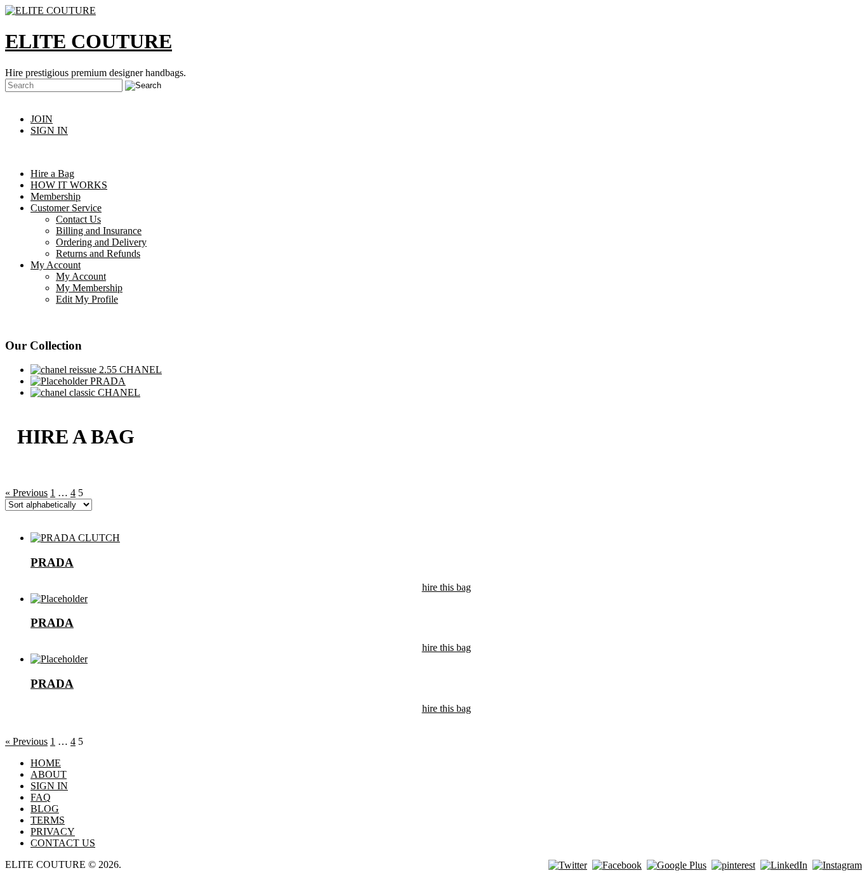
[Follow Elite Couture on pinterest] (733, 864)
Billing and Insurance (99, 230)
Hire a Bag (52, 173)
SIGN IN (49, 130)
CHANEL (139, 369)
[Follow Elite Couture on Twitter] (567, 864)
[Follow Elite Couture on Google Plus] (676, 864)
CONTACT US (62, 843)
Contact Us (78, 219)
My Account (55, 265)
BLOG (44, 808)
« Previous (26, 492)
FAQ (40, 797)
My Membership (89, 287)
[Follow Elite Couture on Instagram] (837, 864)
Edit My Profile (87, 299)
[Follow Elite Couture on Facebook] (617, 864)
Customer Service (66, 207)
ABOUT (48, 774)
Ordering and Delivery (101, 242)
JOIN (41, 119)
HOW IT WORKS (68, 185)
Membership (55, 196)
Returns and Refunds (98, 253)
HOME (45, 763)
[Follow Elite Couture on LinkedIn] (783, 864)
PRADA (107, 381)
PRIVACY (52, 831)
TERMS (47, 820)
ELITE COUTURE (88, 41)
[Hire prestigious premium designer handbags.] (50, 10)
